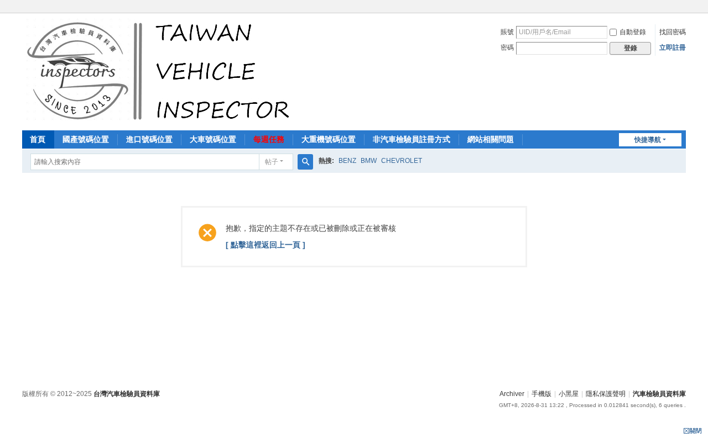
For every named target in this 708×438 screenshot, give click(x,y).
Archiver (511, 394)
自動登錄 (633, 32)
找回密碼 (672, 32)
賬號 (507, 32)
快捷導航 (647, 140)
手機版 (541, 394)
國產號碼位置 (86, 139)
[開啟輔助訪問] (683, 8)
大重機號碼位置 (328, 139)
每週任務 (268, 139)
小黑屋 (569, 394)
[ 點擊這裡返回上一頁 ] (265, 244)
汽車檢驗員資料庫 (659, 394)
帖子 (271, 162)
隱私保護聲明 (606, 394)
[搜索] (305, 162)
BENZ (347, 161)
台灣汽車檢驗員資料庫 (126, 394)
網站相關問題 (490, 139)
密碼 (507, 47)
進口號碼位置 (149, 139)
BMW (369, 161)
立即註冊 (672, 47)
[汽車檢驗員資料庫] (160, 71)
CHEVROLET (401, 161)
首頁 (37, 139)
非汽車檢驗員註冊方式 (411, 139)
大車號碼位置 (213, 139)
